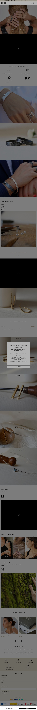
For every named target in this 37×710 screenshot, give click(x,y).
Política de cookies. (32, 706)
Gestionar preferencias (9, 708)
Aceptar (27, 708)
